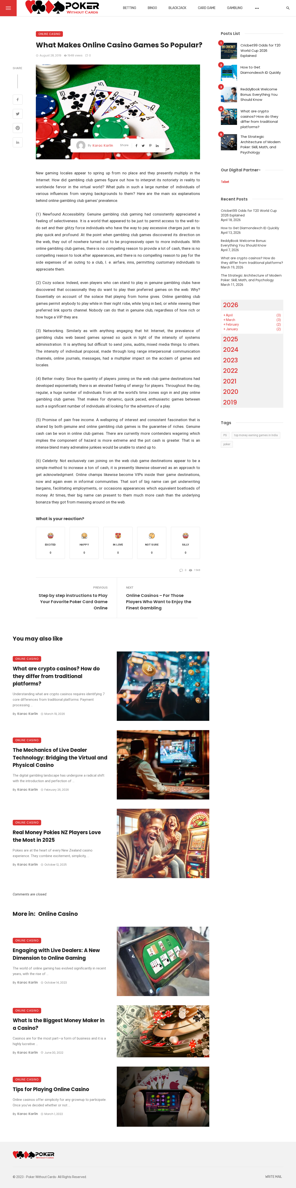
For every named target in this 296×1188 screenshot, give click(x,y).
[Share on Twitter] (18, 114)
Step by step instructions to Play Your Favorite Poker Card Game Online (73, 601)
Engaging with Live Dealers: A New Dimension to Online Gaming (56, 954)
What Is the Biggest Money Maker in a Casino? (59, 1024)
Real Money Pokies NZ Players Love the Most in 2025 (57, 836)
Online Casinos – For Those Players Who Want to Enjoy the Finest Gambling (158, 601)
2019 (230, 402)
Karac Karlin (102, 145)
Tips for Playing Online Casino (51, 1089)
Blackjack (177, 8)
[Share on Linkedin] (18, 142)
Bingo (152, 8)
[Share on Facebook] (18, 100)
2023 (230, 360)
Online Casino (49, 34)
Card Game (207, 8)
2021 (230, 381)
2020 (230, 391)
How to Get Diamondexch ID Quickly (260, 70)
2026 (230, 304)
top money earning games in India (256, 435)
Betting (129, 8)
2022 (230, 370)
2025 (230, 339)
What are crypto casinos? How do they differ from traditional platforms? (56, 676)
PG (225, 435)
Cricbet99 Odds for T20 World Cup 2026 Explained (260, 50)
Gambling (235, 8)
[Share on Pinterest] (18, 128)
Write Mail (273, 1177)
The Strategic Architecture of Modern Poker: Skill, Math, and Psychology (260, 144)
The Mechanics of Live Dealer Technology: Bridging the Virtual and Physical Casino (60, 758)
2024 (230, 349)
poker (226, 444)
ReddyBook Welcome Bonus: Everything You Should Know (259, 94)
